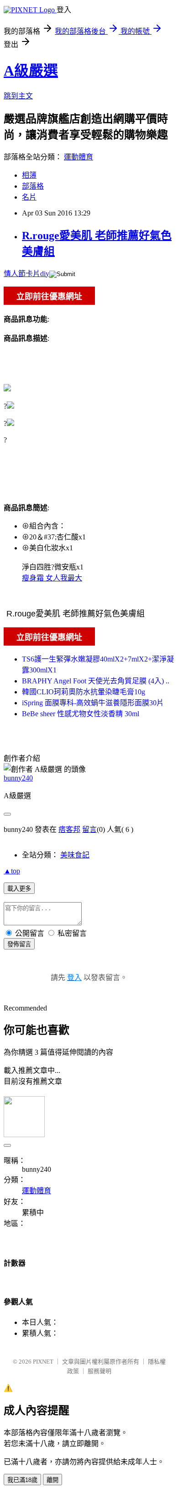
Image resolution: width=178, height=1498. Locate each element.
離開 (52, 1480)
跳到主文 (18, 96)
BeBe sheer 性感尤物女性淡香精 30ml (80, 714)
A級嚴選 (31, 70)
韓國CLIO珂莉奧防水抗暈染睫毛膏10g (83, 692)
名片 (29, 197)
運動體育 (78, 157)
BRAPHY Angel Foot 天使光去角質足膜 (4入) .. (95, 681)
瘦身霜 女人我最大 (52, 578)
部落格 (33, 186)
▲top (12, 871)
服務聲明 (99, 1371)
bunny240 (18, 778)
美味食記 (74, 855)
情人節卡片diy (26, 273)
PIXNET (43, 1361)
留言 (89, 829)
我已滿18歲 (22, 1480)
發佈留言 (19, 944)
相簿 (29, 175)
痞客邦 (69, 829)
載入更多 (19, 888)
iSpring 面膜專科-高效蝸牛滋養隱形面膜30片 (93, 703)
